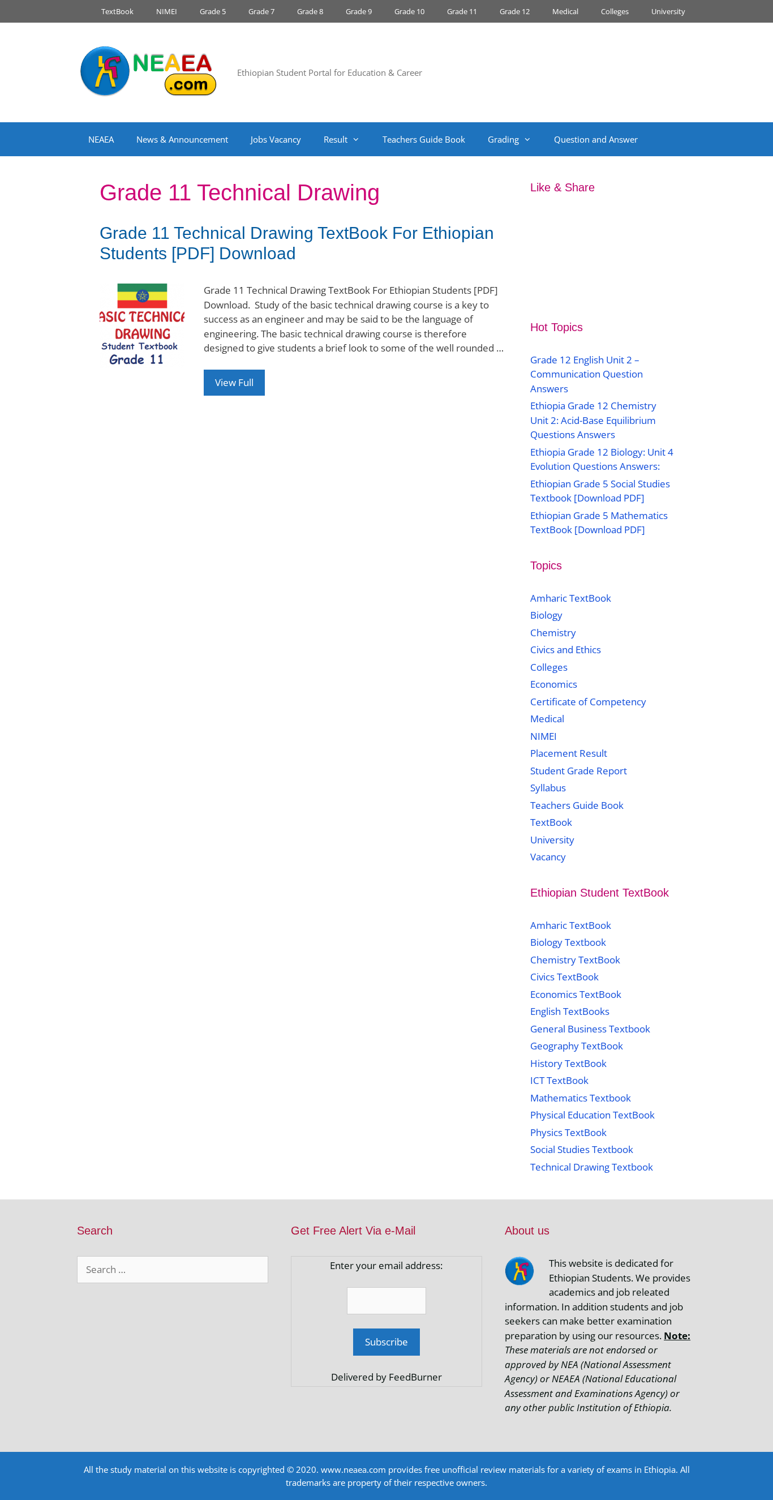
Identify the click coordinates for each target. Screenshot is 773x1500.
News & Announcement (182, 139)
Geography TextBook (576, 1045)
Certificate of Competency (588, 701)
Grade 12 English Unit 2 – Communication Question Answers (586, 374)
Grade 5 (213, 11)
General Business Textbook (590, 1028)
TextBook (117, 11)
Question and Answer (596, 139)
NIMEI (166, 11)
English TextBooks (569, 1011)
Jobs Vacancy (276, 139)
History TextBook (568, 1063)
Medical (565, 11)
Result (335, 139)
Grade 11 (462, 11)
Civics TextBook (564, 976)
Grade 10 (409, 11)
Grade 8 (310, 11)
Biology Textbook (568, 942)
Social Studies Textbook (581, 1149)
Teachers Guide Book (424, 139)
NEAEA (101, 139)
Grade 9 (359, 11)
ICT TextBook (559, 1080)
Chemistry (554, 632)
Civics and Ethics (565, 649)
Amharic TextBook (570, 598)
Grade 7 (261, 11)
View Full (234, 382)
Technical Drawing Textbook (591, 1166)
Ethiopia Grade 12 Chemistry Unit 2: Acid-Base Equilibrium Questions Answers (593, 420)
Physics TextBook (568, 1132)
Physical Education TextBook (592, 1114)
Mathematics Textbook (580, 1097)
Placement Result (568, 753)
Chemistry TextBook (575, 959)
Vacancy (548, 856)
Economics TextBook (575, 994)
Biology (546, 615)
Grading (503, 139)
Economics (553, 684)
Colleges (615, 11)
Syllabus (548, 787)
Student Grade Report (578, 770)
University (668, 11)
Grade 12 (515, 11)
